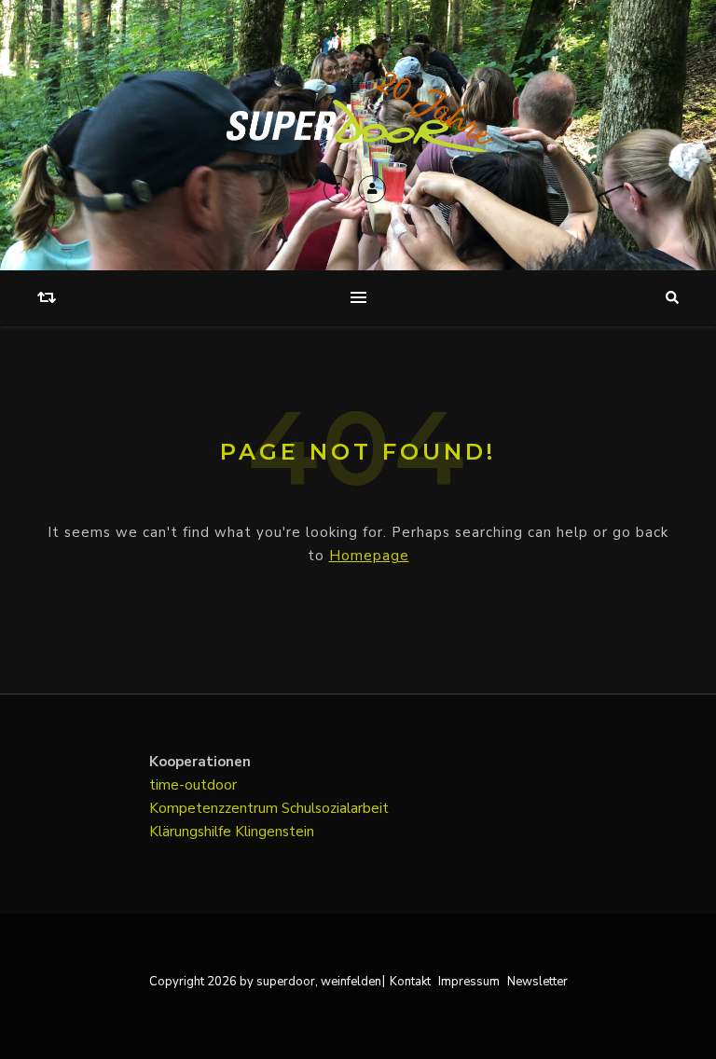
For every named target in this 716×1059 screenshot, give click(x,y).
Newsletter (537, 981)
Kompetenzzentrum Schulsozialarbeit (269, 808)
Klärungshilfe (192, 831)
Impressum (469, 981)
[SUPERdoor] (358, 112)
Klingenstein (274, 831)
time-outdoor (193, 785)
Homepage (369, 555)
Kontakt (410, 981)
